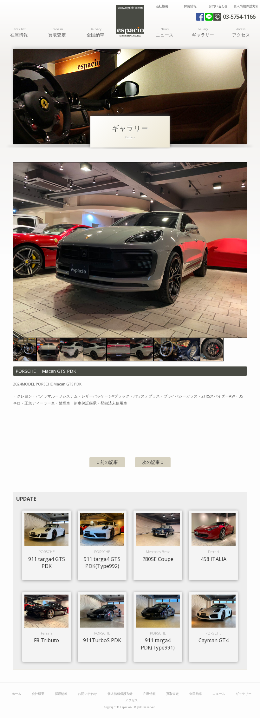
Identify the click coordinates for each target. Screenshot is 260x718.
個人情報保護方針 (246, 6)
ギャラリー (203, 32)
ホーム (16, 694)
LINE (209, 17)
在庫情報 (19, 32)
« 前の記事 (107, 462)
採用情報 (190, 6)
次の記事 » (153, 462)
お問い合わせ (218, 6)
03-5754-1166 (239, 16)
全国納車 (95, 32)
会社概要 (162, 6)
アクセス (241, 32)
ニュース (164, 32)
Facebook (200, 17)
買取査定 (57, 32)
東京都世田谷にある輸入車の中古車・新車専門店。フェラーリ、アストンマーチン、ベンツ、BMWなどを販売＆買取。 (130, 21)
